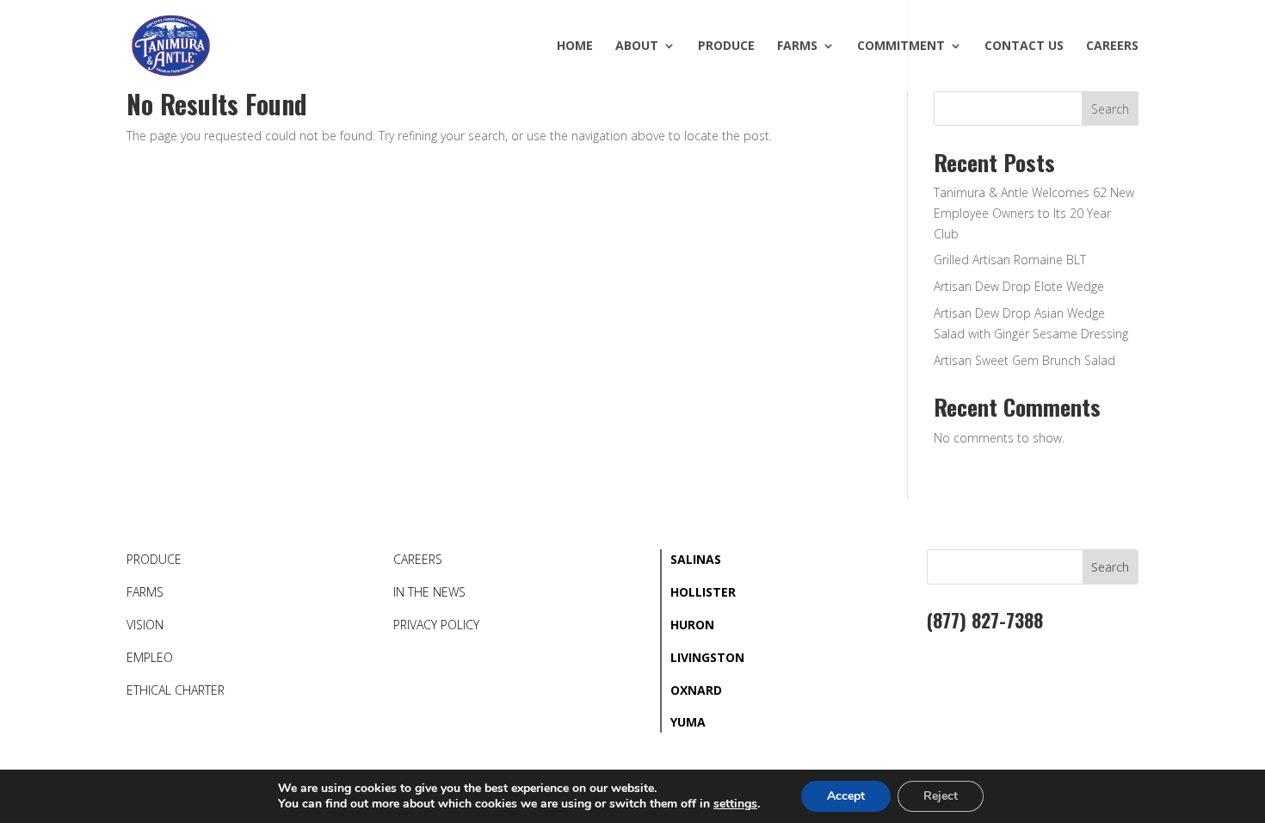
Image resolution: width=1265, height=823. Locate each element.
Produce (726, 46)
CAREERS (417, 559)
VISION (145, 624)
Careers (1112, 46)
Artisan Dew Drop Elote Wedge (1019, 286)
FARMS (145, 592)
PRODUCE (154, 559)
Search (1110, 109)
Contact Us (1024, 46)
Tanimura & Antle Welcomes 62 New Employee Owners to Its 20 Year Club (1034, 213)
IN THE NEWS (429, 592)
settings (735, 804)
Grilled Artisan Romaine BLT (1010, 259)
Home (575, 46)
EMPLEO (149, 657)
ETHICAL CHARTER (175, 690)
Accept (846, 796)
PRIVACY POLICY (436, 624)
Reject (940, 796)
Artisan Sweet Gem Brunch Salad (1024, 360)
